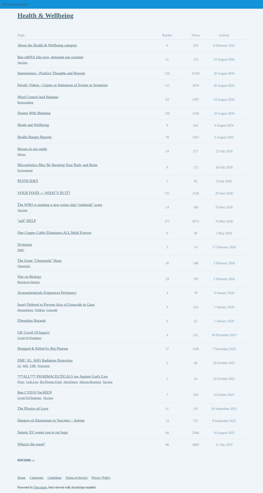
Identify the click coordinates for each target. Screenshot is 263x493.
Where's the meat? (31, 444)
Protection (44, 366)
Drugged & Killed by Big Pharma (42, 348)
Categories (36, 477)
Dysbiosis (24, 244)
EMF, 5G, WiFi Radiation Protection (45, 360)
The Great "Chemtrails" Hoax (39, 261)
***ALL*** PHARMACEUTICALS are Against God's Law (62, 376)
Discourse (40, 487)
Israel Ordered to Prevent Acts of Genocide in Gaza (56, 304)
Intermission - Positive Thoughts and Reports (51, 73)
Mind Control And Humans (37, 97)
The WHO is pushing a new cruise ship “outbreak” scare (59, 205)
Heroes (21, 154)
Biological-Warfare (28, 282)
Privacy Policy (101, 477)
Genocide (51, 310)
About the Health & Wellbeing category (47, 45)
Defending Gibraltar (15, 4)
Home (21, 477)
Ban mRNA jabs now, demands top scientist (50, 57)
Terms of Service (77, 477)
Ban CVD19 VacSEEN (34, 392)
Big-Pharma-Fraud (51, 382)
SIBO (20, 250)
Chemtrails (23, 266)
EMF (33, 366)
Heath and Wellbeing (33, 125)
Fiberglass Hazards (31, 320)
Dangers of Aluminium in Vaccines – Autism (50, 420)
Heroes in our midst (32, 149)
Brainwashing (25, 102)
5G (19, 366)
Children (40, 310)
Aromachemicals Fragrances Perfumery (46, 293)
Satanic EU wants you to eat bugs (42, 432)
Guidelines (54, 477)
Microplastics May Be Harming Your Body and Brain (57, 165)
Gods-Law (32, 382)
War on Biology (29, 277)
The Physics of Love (32, 408)
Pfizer (20, 382)
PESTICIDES (27, 181)
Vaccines (22, 62)
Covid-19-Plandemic (29, 338)
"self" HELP (26, 221)
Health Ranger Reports (34, 137)
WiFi (25, 366)
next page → (26, 459)
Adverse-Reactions (90, 382)
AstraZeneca (70, 382)
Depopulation (25, 310)
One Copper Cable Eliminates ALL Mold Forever (54, 233)
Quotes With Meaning (33, 113)
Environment (25, 170)
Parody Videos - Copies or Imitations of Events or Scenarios (62, 85)
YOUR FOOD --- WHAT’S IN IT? (43, 193)
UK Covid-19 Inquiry (33, 332)
